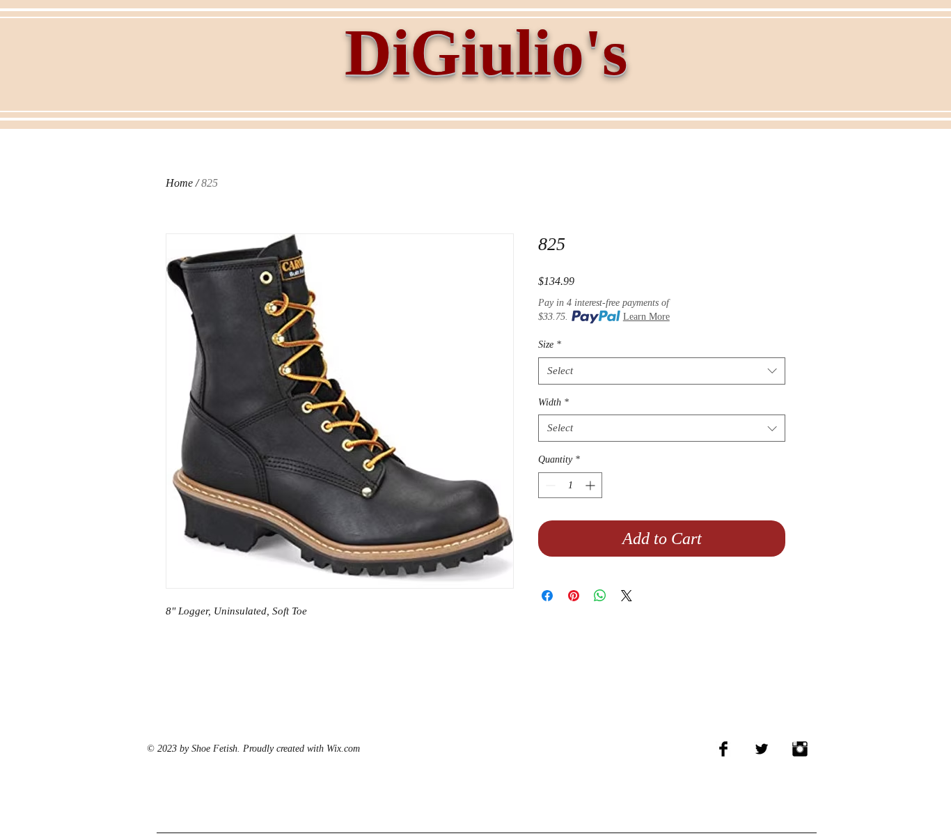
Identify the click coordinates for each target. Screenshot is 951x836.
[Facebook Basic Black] (723, 749)
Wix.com (343, 748)
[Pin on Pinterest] (573, 595)
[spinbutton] (570, 485)
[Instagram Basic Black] (800, 749)
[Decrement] (549, 485)
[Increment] (591, 485)
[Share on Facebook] (547, 595)
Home (179, 183)
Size (549, 344)
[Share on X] (626, 595)
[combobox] (661, 371)
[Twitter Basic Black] (761, 749)
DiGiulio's (486, 52)
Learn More (646, 316)
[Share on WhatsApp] (600, 595)
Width (553, 402)
